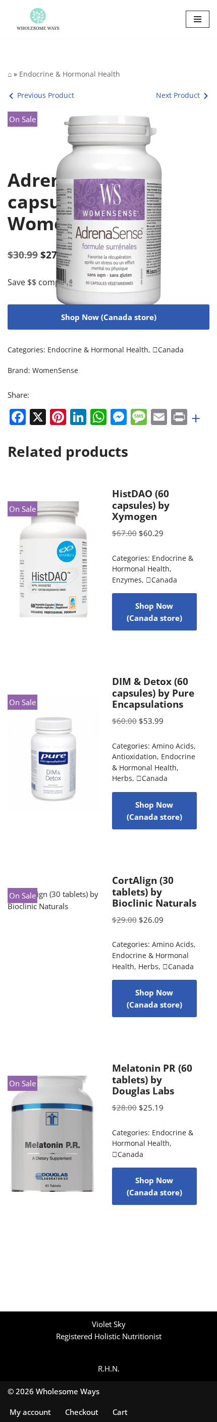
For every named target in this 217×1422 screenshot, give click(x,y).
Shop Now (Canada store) (108, 317)
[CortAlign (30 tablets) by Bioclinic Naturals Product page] (53, 946)
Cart (120, 1412)
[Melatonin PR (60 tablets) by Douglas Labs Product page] (53, 1134)
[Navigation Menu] (197, 19)
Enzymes (127, 580)
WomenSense (55, 370)
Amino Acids (173, 746)
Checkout (81, 1412)
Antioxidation (134, 756)
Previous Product (45, 95)
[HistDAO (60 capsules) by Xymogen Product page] (53, 559)
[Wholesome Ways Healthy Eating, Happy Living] (38, 19)
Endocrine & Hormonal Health (69, 74)
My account (30, 1412)
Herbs (122, 778)
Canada (168, 349)
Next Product (178, 95)
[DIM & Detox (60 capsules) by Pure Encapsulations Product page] (53, 753)
